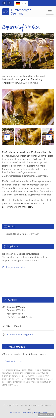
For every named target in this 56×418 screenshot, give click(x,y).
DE (22, 3)
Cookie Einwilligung (46, 414)
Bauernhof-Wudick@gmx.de (20, 334)
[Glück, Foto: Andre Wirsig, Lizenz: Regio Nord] (28, 107)
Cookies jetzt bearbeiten (14, 267)
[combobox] (21, 3)
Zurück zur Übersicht (13, 361)
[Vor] (49, 137)
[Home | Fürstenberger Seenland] (17, 11)
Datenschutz (14, 412)
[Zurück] (7, 137)
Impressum (26, 412)
